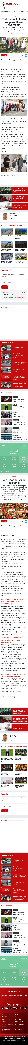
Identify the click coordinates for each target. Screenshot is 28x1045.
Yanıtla (6, 297)
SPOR (14, 404)
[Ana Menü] (6, 8)
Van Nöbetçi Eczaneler (6, 1015)
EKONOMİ (15, 420)
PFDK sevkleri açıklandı (5, 786)
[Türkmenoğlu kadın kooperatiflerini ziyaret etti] (14, 45)
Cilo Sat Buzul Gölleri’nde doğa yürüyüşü (19, 263)
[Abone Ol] (26, 55)
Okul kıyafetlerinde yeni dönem (18, 416)
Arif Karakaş (5, 59)
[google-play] (14, 1008)
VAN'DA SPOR (5, 11)
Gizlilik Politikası (21, 1036)
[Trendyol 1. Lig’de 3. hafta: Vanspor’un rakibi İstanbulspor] (21, 780)
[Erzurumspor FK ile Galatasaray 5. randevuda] (21, 767)
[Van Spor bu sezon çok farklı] (14, 511)
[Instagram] (14, 1004)
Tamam (19, 1043)
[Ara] (4, 8)
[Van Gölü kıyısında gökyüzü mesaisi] (21, 244)
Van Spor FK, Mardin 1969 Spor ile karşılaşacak (20, 758)
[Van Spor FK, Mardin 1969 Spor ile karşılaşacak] (21, 752)
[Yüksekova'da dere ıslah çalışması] (7, 244)
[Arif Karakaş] (5, 216)
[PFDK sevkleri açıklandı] (7, 780)
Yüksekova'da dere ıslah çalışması (6, 250)
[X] (11, 1004)
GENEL (21, 11)
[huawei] (23, 1008)
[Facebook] (8, 1004)
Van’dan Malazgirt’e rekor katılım (20, 438)
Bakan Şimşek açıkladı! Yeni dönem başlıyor (19, 423)
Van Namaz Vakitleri (6, 1020)
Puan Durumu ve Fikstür (7, 1025)
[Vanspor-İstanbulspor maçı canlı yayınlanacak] (7, 767)
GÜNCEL (15, 11)
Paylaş (4, 55)
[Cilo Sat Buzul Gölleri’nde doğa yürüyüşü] (21, 256)
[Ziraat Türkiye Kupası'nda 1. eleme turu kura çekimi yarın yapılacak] (7, 752)
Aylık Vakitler (5, 471)
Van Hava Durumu (18, 1015)
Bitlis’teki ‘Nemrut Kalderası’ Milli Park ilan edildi (20, 237)
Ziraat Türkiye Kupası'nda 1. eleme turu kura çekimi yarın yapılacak (19, 408)
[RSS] (20, 1004)
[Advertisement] (14, 324)
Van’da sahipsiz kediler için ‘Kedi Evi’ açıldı (19, 431)
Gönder (4, 287)
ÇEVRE (14, 16)
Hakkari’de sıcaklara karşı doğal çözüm (6, 262)
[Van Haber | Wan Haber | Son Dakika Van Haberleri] (10, 3)
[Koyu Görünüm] (2, 8)
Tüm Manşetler (20, 1024)
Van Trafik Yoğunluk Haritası (19, 1020)
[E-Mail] (11, 219)
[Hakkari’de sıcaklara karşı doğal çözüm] (7, 256)
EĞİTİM (15, 412)
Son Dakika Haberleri (6, 1030)
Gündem (15, 397)
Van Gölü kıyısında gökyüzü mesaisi (20, 250)
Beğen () (11, 297)
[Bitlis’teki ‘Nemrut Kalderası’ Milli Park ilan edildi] (21, 231)
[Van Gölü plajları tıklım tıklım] (7, 231)
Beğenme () (19, 297)
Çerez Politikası (12, 1036)
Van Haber (15, 427)
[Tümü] (26, 393)
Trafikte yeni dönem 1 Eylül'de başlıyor (18, 400)
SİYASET (15, 435)
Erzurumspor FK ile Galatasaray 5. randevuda (20, 773)
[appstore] (5, 1008)
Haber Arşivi (20, 1029)
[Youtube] (17, 1004)
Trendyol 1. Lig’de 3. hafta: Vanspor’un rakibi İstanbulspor (20, 786)
